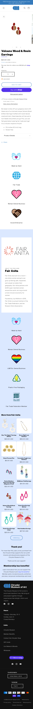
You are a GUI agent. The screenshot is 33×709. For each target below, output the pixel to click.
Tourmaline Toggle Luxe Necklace (24, 458)
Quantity (4, 70)
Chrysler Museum (9, 630)
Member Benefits (9, 634)
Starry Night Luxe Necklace (24, 435)
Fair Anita (4, 56)
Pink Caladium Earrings (24, 528)
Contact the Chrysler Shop (12, 638)
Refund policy (25, 699)
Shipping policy (27, 702)
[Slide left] (12, 47)
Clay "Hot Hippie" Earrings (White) (8, 435)
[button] (4, 8)
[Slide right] (21, 47)
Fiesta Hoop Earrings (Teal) (9, 529)
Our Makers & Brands (10, 646)
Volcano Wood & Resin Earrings (9, 506)
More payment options (16, 94)
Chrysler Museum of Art (14, 699)
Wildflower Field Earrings (24, 481)
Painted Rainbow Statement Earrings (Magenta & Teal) (8, 482)
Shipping (3, 62)
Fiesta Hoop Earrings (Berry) (24, 506)
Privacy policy (7, 702)
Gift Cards (7, 642)
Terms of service (17, 702)
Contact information (17, 705)
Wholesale (7, 650)
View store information (10, 104)
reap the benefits (23, 572)
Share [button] (5, 142)
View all (16, 538)
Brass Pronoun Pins (8, 458)
